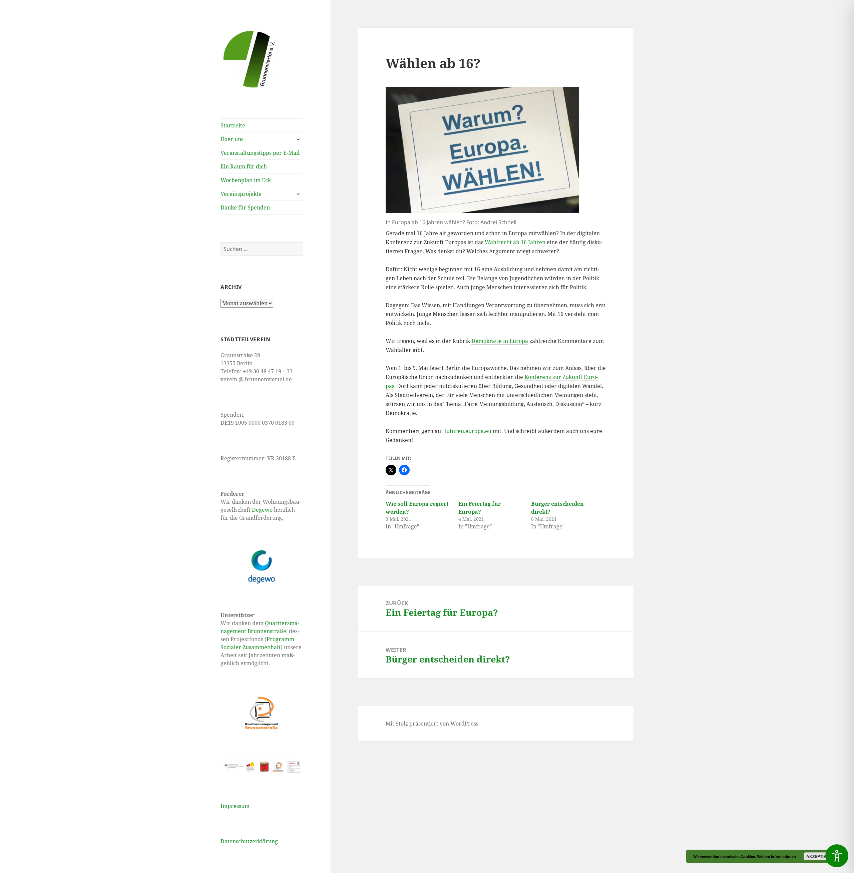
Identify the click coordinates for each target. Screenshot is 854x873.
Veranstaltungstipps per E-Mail (260, 152)
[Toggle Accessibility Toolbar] (837, 856)
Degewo (262, 509)
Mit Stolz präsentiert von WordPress (432, 723)
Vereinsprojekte (241, 193)
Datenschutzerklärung (249, 841)
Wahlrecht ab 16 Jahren (515, 242)
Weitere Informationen (776, 856)
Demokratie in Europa (499, 341)
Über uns (232, 139)
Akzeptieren (820, 856)
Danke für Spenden (245, 207)
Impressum (235, 806)
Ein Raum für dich (244, 166)
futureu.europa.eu (467, 431)
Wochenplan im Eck (246, 180)
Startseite (233, 125)
